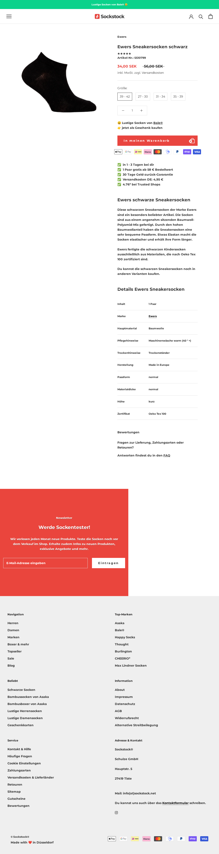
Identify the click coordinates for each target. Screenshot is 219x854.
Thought (122, 644)
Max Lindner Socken (131, 665)
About (120, 690)
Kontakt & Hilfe (19, 749)
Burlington (123, 651)
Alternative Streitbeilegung (136, 725)
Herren (12, 623)
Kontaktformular (175, 803)
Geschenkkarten (20, 725)
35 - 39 (178, 96)
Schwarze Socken (21, 690)
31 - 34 (160, 96)
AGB (118, 711)
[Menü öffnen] (9, 16)
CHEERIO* (122, 658)
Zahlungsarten (19, 770)
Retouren (14, 784)
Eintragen (108, 563)
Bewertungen (18, 806)
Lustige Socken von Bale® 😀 (110, 4)
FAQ (166, 455)
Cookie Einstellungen (24, 763)
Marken (13, 637)
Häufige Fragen (19, 756)
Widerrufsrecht (127, 718)
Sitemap (14, 792)
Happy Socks (125, 637)
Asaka (119, 623)
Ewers (153, 316)
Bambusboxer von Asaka (27, 704)
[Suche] (201, 16)
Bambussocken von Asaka (28, 697)
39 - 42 (125, 96)
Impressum (124, 697)
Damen (13, 630)
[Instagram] (116, 812)
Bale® (158, 123)
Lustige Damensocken (25, 718)
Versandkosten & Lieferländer (30, 777)
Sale (10, 658)
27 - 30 (143, 96)
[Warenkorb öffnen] (211, 16)
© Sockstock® (20, 836)
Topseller (14, 651)
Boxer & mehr (18, 644)
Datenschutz (125, 704)
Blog (11, 665)
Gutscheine (16, 799)
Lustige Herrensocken (24, 711)
